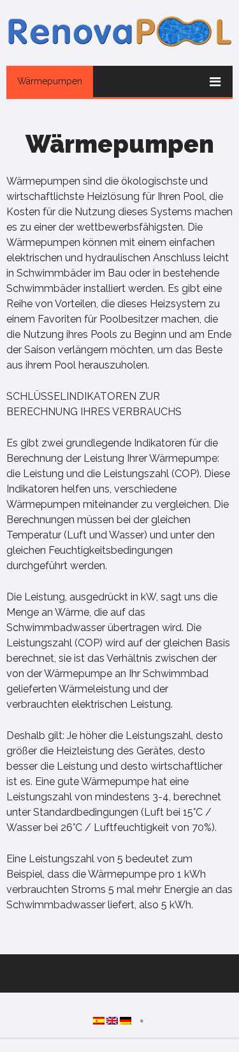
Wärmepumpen (49, 81)
